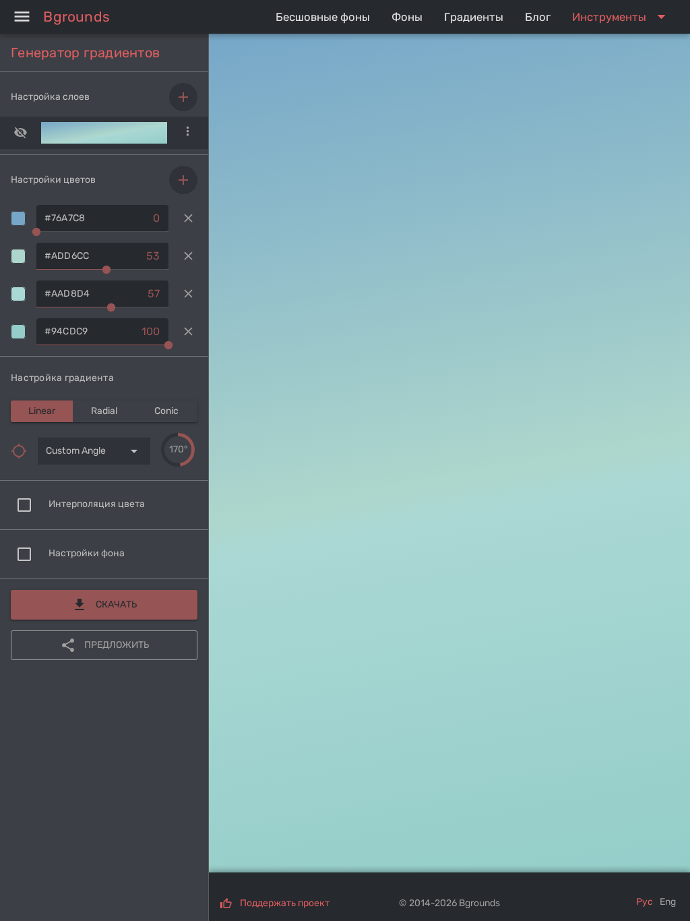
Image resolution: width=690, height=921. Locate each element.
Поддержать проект (285, 903)
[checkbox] (24, 505)
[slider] (178, 450)
